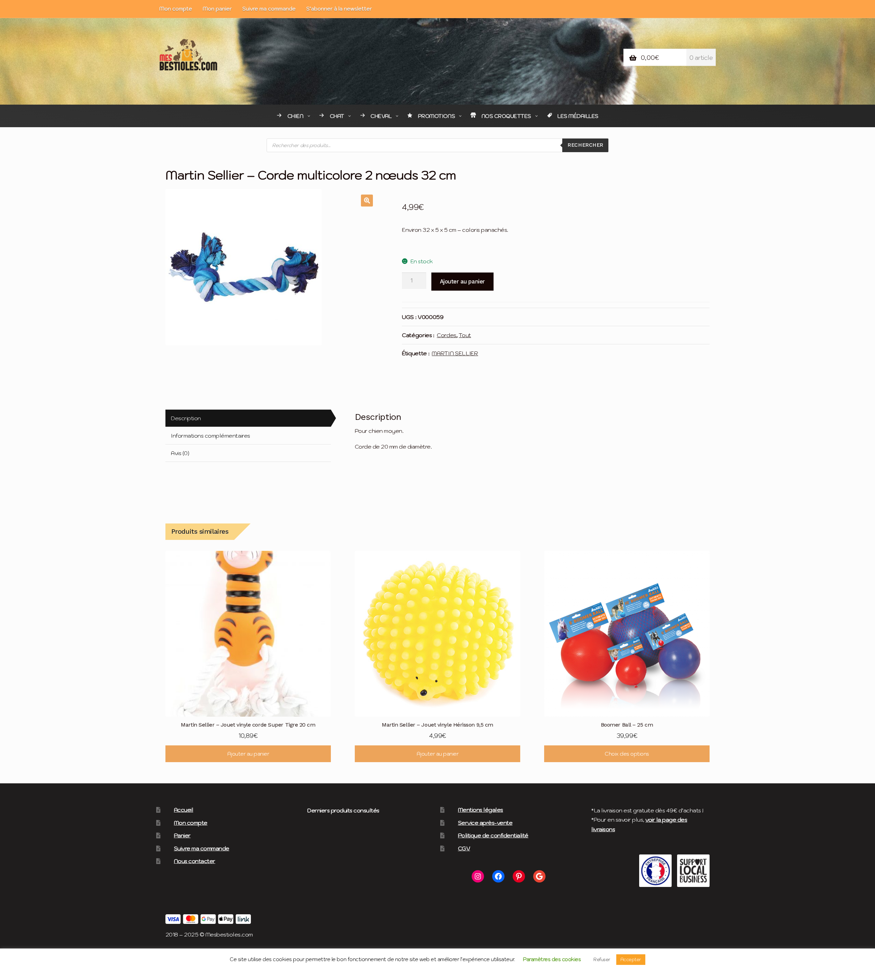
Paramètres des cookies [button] (552, 959)
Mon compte (175, 8)
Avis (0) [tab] (180, 453)
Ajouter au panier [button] (248, 753)
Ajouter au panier (462, 281)
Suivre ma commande (269, 8)
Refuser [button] (601, 960)
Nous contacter (194, 861)
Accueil (183, 809)
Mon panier (217, 8)
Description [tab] (186, 418)
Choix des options (627, 753)
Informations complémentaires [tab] (210, 435)
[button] (367, 201)
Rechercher (585, 145)
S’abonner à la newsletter (339, 8)
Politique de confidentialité (493, 835)
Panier (182, 835)
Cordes (446, 335)
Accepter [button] (630, 960)
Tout (465, 335)
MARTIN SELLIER (455, 353)
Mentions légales (480, 809)
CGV (464, 848)
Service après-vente (485, 822)
